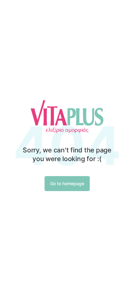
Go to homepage (67, 183)
